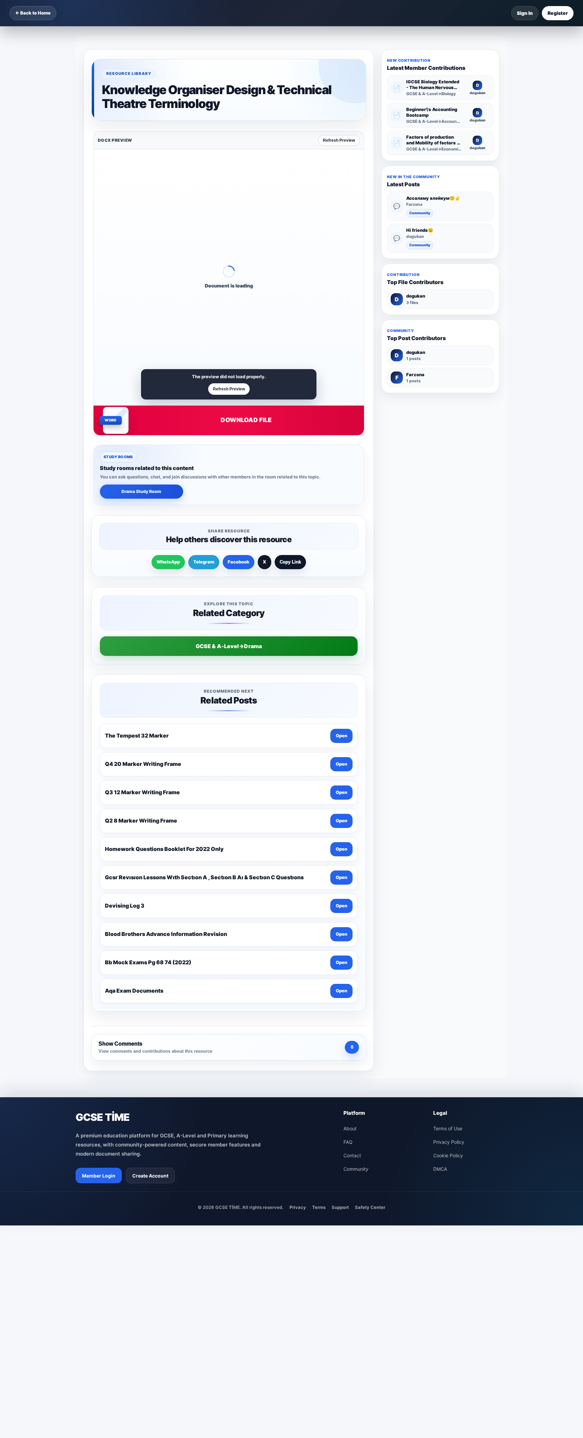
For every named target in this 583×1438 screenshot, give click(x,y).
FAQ (348, 1142)
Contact (352, 1155)
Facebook (238, 561)
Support (340, 1207)
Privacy (297, 1207)
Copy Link (290, 561)
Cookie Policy (448, 1155)
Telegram (203, 561)
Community (419, 213)
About (350, 1128)
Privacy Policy (448, 1142)
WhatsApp (168, 561)
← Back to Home (33, 13)
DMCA (440, 1169)
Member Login (98, 1176)
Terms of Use (447, 1128)
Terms (319, 1207)
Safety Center (370, 1207)
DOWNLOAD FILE (246, 419)
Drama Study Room (141, 491)
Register (558, 13)
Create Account (150, 1176)
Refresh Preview (339, 140)
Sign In (525, 13)
